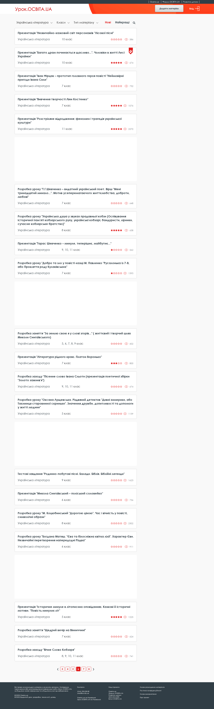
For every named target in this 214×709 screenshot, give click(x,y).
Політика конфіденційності (150, 690)
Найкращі (122, 22)
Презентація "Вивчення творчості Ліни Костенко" (53, 99)
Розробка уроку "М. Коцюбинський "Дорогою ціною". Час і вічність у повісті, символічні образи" (73, 515)
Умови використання (148, 694)
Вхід (191, 8)
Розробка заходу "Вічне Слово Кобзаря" (46, 649)
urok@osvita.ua (83, 693)
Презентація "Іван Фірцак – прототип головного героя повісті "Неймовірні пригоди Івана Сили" (71, 77)
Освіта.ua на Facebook (86, 698)
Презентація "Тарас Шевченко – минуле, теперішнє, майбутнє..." (64, 243)
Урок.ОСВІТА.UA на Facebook (89, 699)
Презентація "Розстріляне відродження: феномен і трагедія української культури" (70, 120)
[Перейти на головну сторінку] (34, 9)
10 (63, 39)
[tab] (35, 23)
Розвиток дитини (190, 2)
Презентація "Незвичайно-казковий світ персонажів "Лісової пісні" (66, 33)
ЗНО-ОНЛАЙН (114, 697)
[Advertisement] (76, 159)
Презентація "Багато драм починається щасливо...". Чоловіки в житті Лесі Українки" (71, 54)
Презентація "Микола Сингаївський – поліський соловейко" (60, 493)
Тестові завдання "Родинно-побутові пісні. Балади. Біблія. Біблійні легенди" (71, 473)
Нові (108, 22)
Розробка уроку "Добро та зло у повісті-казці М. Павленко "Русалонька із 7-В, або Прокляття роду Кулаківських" (73, 264)
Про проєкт (144, 697)
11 (63, 128)
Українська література (34, 39)
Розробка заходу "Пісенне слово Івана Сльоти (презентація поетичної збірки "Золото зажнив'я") (74, 378)
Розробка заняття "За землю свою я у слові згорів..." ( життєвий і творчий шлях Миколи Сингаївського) (74, 335)
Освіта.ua (154, 2)
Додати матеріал (169, 8)
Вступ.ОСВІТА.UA (115, 699)
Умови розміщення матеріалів (152, 687)
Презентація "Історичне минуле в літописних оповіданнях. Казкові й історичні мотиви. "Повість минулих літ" (74, 608)
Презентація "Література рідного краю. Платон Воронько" (60, 356)
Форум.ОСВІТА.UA (171, 2)
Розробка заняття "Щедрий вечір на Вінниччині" (52, 630)
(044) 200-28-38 (83, 691)
